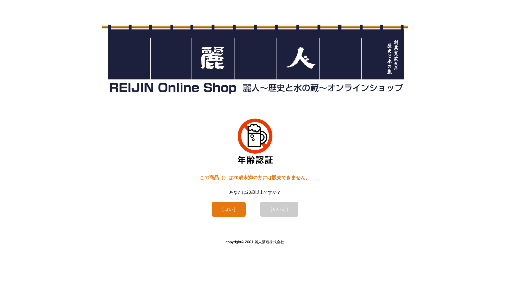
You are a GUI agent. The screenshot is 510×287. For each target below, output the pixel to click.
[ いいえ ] (279, 209)
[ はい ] (228, 209)
